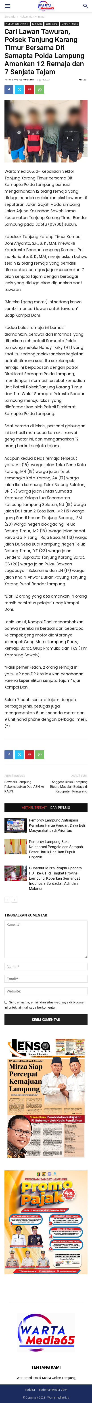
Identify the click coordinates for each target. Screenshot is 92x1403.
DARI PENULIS (60, 807)
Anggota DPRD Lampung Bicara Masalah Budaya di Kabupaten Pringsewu (69, 786)
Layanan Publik (69, 23)
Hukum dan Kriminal (32, 17)
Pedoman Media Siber (53, 1390)
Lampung (37, 23)
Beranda (9, 17)
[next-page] (14, 900)
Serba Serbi (52, 23)
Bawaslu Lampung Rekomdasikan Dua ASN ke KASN (24, 786)
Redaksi (30, 1390)
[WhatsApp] (39, 89)
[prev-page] (7, 900)
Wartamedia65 (24, 79)
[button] (7, 6)
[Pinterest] (29, 89)
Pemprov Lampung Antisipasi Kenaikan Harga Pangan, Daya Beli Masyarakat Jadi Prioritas (57, 825)
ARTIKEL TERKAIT (34, 807)
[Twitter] (19, 89)
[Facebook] (8, 89)
